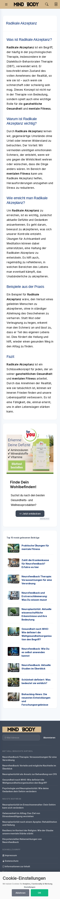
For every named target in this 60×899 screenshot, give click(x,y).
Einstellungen (29, 887)
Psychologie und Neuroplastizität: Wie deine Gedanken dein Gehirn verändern (25, 790)
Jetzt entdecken (31, 513)
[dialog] (30, 885)
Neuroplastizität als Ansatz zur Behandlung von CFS (29, 774)
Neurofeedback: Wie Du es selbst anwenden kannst (35, 652)
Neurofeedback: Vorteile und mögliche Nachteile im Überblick (29, 767)
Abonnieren (49, 737)
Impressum (10, 855)
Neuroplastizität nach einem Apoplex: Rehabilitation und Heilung (29, 823)
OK (39, 892)
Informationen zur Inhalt (17, 866)
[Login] (55, 4)
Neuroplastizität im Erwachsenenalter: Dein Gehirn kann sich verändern (29, 806)
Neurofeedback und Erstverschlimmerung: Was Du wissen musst (34, 596)
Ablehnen (20, 892)
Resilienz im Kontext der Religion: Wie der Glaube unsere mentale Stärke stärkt (27, 832)
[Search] (47, 4)
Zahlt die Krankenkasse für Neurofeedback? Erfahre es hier (35, 564)
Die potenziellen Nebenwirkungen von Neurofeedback (22, 840)
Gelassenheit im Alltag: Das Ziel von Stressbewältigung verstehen (21, 815)
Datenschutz (11, 861)
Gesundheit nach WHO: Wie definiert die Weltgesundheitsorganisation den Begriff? (24, 781)
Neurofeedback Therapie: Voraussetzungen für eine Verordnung (37, 580)
